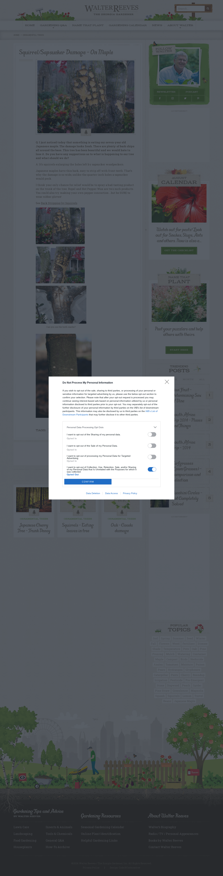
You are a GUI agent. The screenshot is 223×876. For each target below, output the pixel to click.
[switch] (152, 434)
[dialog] (111, 438)
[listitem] (111, 427)
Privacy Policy (130, 493)
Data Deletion (93, 493)
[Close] (168, 383)
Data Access (111, 493)
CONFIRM (88, 482)
